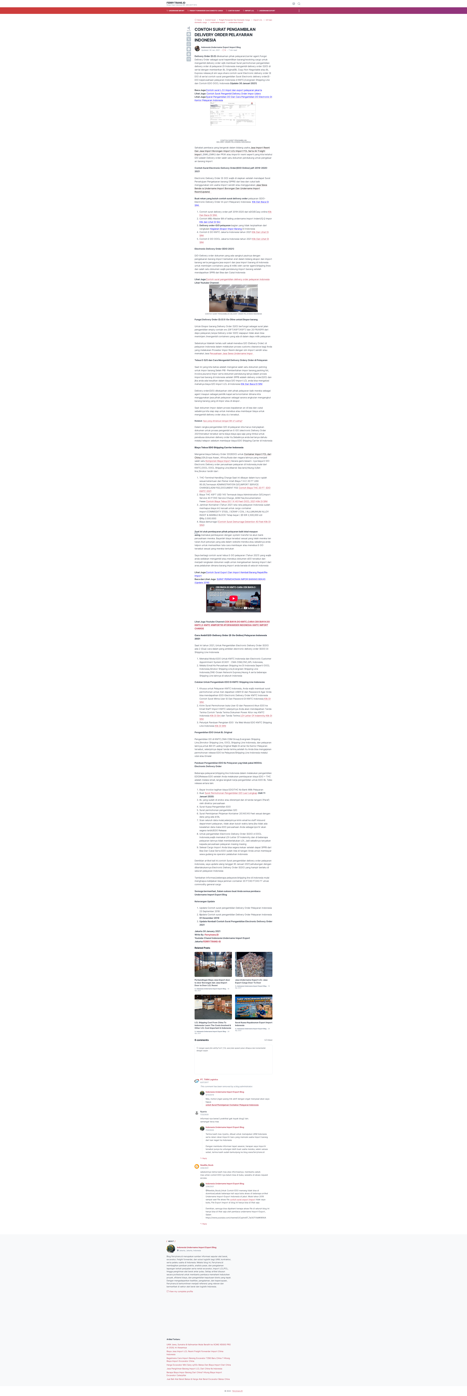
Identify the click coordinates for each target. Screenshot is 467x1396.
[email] (189, 59)
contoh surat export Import (242, 1199)
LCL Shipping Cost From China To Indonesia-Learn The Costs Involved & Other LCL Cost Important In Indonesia (213, 1025)
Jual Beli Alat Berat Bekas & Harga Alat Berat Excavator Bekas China (198, 1379)
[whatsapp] (189, 44)
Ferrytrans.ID (176, 2)
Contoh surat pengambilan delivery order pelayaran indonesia (237, 279)
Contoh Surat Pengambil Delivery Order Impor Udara (234, 93)
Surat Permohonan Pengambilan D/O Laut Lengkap (231, 793)
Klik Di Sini (215, 715)
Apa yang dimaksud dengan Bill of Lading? (222, 421)
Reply (204, 1158)
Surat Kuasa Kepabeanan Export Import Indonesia (253, 1023)
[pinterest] (189, 54)
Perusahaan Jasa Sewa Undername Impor (232, 353)
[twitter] (189, 39)
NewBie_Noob (206, 1165)
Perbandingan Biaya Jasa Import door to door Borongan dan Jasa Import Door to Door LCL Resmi (212, 983)
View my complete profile (181, 1291)
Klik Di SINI (220, 726)
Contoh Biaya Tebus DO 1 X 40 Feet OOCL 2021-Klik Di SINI (237, 501)
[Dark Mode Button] (293, 3)
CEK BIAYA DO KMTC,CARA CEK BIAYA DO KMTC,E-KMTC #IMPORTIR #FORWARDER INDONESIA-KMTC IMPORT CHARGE (232, 625)
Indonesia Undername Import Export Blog (225, 1092)
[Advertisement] (199, 1317)
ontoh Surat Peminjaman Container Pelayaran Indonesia (232, 1105)
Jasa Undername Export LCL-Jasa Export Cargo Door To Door (251, 981)
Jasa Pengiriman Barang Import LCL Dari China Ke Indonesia (194, 1368)
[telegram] (189, 49)
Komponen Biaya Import (218, 461)
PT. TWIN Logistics (209, 1079)
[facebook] (189, 34)
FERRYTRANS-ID (212, 941)
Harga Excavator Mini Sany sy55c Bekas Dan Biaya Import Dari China (199, 1365)
